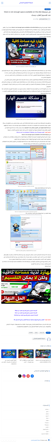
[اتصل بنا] (2, 440)
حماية (47, 418)
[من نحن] (7, 440)
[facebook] (32, 376)
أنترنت (47, 431)
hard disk (31, 332)
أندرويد (47, 416)
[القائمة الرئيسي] (50, 3)
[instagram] (24, 376)
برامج (47, 411)
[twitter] (19, 376)
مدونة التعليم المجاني (26, 3)
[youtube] (28, 376)
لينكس (47, 427)
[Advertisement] (26, 393)
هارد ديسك (47, 9)
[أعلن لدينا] (5, 440)
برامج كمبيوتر (45, 429)
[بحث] (2, 3)
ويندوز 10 (46, 425)
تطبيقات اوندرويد (44, 433)
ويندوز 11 (46, 422)
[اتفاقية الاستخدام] (10, 440)
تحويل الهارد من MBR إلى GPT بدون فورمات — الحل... (27, 361)
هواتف (47, 420)
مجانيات (46, 409)
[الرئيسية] (15, 440)
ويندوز (36, 332)
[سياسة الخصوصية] (12, 440)
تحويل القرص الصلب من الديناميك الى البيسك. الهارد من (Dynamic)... (9, 362)
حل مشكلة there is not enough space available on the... (43, 361)
